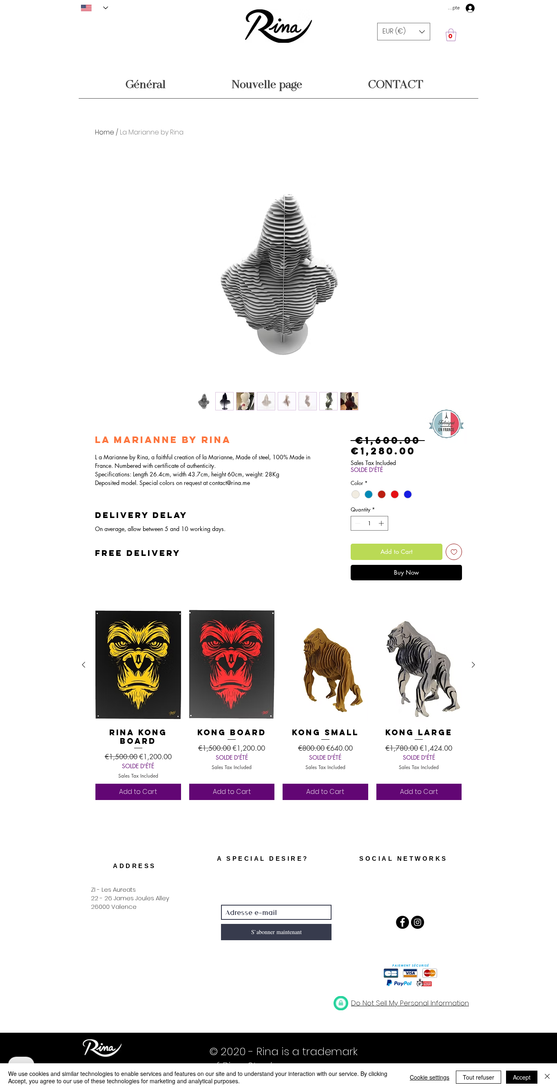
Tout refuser (478, 1077)
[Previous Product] (83, 665)
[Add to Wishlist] (454, 552)
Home (104, 132)
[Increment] (382, 523)
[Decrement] (357, 523)
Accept (521, 1077)
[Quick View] (138, 665)
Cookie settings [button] (429, 1077)
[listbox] (403, 31)
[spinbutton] (369, 523)
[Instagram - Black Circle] (417, 922)
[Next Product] (473, 665)
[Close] (547, 1077)
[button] (403, 31)
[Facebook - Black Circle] (402, 922)
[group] (278, 704)
